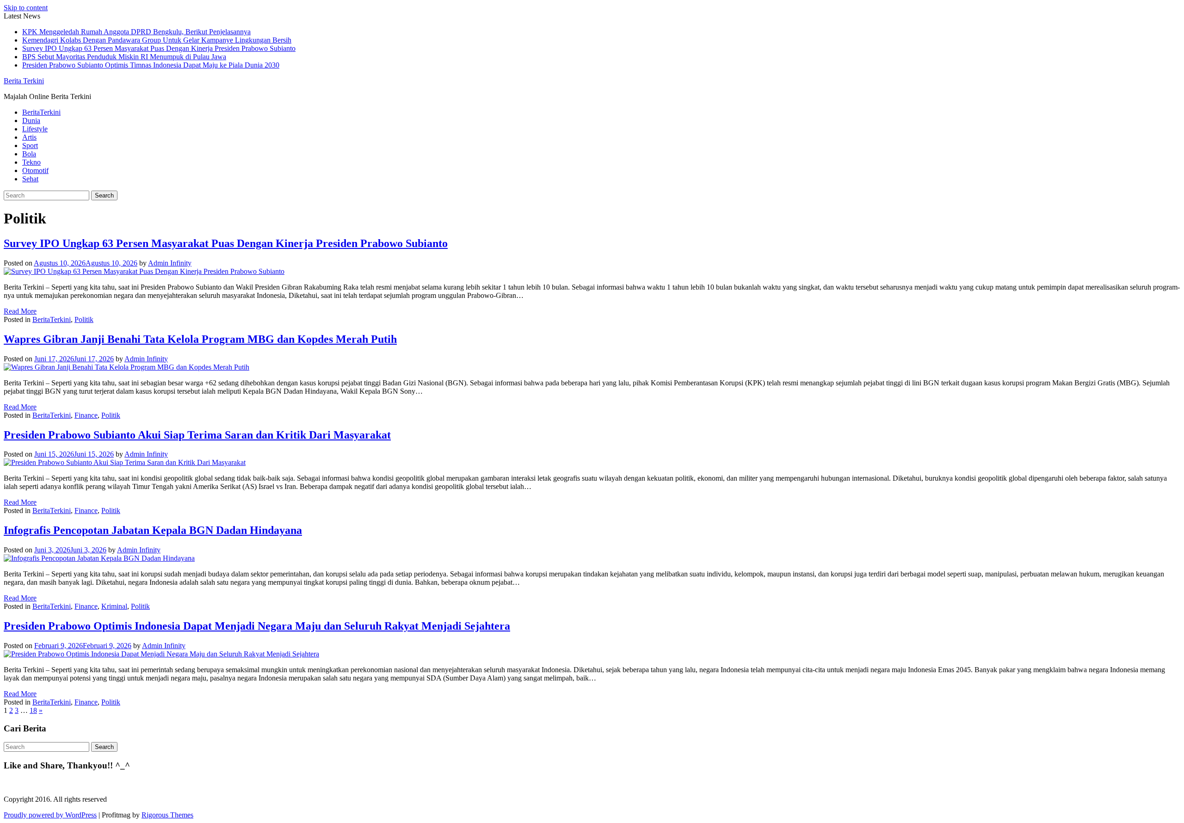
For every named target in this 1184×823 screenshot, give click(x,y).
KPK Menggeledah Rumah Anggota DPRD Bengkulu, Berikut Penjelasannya (136, 32)
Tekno (31, 162)
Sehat (30, 179)
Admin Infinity (169, 263)
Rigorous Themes (167, 815)
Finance (86, 415)
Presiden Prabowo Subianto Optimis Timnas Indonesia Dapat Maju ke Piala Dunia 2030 (150, 65)
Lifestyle (35, 129)
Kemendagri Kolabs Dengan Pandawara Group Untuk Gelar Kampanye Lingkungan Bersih (156, 40)
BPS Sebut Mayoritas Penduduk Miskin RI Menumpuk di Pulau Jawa (124, 57)
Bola (29, 154)
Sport (30, 145)
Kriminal (114, 606)
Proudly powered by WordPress (50, 815)
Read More (20, 311)
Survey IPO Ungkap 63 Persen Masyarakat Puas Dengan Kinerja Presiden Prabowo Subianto (159, 48)
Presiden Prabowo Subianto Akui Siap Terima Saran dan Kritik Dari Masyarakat (197, 435)
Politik (83, 319)
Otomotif (35, 170)
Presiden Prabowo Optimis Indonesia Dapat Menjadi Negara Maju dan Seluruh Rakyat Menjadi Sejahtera (257, 626)
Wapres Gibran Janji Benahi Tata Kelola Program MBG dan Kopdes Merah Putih (200, 339)
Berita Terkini (24, 81)
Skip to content (26, 8)
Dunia (31, 120)
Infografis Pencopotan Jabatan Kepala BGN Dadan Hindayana (153, 530)
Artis (29, 137)
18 (33, 710)
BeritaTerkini (41, 112)
